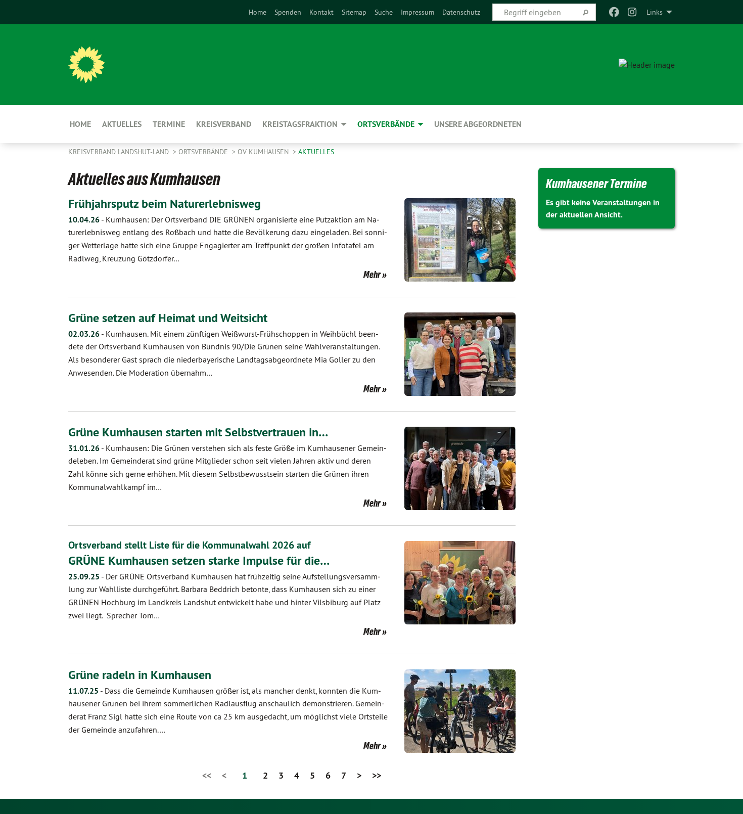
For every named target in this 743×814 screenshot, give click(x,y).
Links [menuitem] (654, 12)
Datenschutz (461, 12)
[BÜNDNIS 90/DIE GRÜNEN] (86, 65)
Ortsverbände (204, 151)
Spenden (287, 12)
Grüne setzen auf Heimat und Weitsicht (167, 318)
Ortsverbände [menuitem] (385, 124)
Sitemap (354, 12)
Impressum (417, 12)
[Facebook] (614, 12)
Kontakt (321, 12)
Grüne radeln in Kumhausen (139, 675)
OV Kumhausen (264, 151)
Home (257, 12)
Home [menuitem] (80, 124)
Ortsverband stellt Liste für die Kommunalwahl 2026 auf (189, 545)
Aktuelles (316, 151)
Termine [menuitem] (169, 124)
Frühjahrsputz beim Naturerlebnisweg (164, 203)
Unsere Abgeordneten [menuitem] (478, 124)
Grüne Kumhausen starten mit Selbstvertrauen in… (198, 432)
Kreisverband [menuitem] (223, 124)
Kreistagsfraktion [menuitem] (300, 124)
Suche (384, 12)
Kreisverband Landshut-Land (119, 151)
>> (376, 775)
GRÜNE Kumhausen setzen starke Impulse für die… (199, 560)
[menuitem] (257, 12)
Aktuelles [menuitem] (122, 124)
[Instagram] (632, 12)
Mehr (372, 274)
